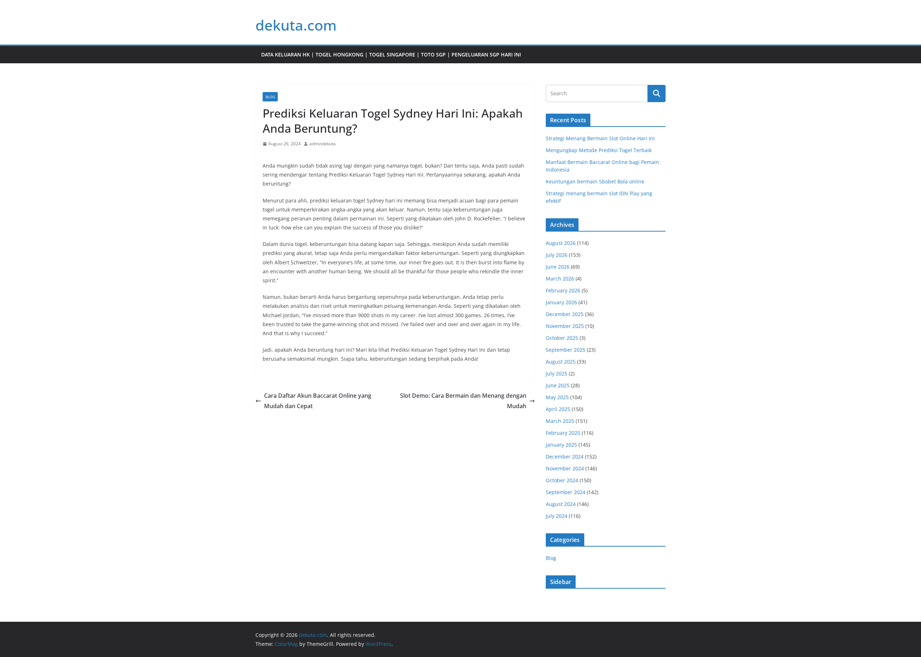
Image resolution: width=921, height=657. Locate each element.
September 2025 (565, 349)
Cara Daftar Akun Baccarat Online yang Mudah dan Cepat (317, 401)
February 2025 (563, 432)
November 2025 (565, 326)
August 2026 (561, 242)
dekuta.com (296, 25)
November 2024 (565, 468)
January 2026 (561, 302)
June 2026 (558, 266)
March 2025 (560, 421)
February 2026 (563, 290)
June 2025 (558, 385)
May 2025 (557, 397)
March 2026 (560, 278)
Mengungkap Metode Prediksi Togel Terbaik (599, 150)
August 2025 (561, 361)
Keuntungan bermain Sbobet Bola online (595, 181)
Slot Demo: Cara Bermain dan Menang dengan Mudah (463, 401)
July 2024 (556, 515)
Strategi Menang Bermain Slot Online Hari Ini (600, 138)
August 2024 (561, 504)
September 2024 (565, 492)
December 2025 (565, 314)
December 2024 (565, 456)
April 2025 (558, 409)
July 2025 (556, 373)
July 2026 (556, 254)
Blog (270, 96)
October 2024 (562, 480)
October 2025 (562, 337)
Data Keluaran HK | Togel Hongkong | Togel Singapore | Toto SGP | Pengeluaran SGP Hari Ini (391, 54)
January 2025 (561, 444)
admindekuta (322, 144)
